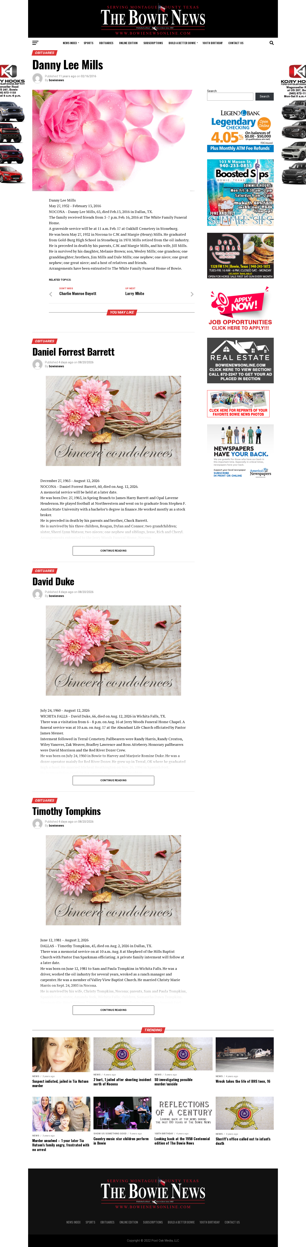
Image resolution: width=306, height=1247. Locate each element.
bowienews (56, 80)
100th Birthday (213, 43)
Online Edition (128, 43)
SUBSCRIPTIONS (153, 43)
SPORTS (88, 43)
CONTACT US (235, 43)
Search (212, 91)
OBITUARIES (106, 43)
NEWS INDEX (70, 43)
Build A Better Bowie (182, 43)
